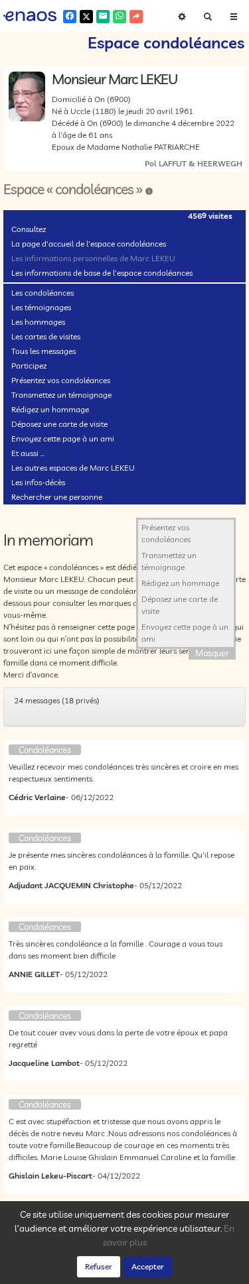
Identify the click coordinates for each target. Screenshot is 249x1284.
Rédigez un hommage (50, 409)
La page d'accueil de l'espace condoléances (88, 244)
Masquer (212, 653)
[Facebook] (69, 16)
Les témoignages (41, 307)
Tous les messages (43, 351)
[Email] (103, 16)
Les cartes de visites (45, 336)
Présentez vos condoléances (60, 380)
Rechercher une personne (56, 497)
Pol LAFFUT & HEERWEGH (193, 163)
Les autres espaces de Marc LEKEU (73, 468)
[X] (86, 16)
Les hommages (38, 322)
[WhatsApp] (119, 16)
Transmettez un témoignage (61, 395)
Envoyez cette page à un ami (62, 438)
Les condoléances (42, 293)
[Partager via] (136, 16)
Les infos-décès (38, 482)
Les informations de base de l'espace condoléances (102, 273)
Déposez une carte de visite (59, 424)
